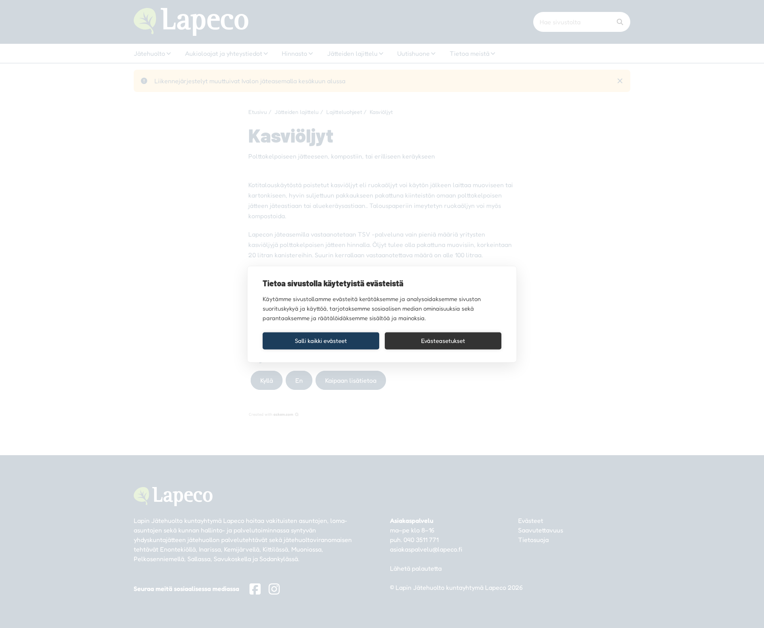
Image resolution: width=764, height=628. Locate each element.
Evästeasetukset (443, 340)
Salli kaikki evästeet (321, 340)
